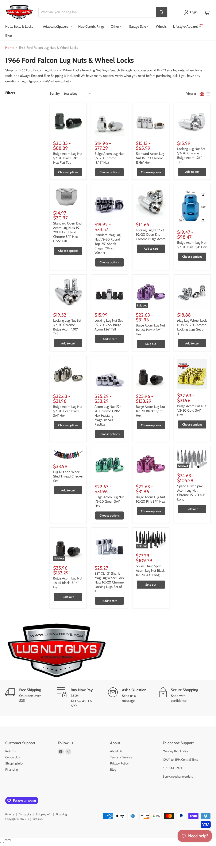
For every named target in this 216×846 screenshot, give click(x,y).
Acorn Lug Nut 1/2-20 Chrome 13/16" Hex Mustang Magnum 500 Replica (107, 415)
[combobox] (97, 12)
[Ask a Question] (133, 697)
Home (9, 48)
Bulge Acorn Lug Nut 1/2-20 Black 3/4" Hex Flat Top (67, 158)
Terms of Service (121, 757)
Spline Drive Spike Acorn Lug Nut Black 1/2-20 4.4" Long (150, 570)
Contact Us (12, 757)
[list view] (208, 94)
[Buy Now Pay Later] (82, 697)
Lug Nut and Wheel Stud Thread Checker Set (68, 476)
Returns (10, 751)
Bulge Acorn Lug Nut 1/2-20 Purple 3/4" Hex (150, 329)
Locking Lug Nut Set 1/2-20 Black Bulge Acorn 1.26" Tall (108, 324)
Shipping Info (14, 763)
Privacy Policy (119, 763)
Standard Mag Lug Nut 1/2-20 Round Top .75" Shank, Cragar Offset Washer (107, 244)
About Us (116, 751)
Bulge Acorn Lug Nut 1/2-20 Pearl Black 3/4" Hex (67, 411)
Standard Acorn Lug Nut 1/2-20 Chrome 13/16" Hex (150, 158)
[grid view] (202, 94)
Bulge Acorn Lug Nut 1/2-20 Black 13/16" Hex (150, 411)
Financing (11, 769)
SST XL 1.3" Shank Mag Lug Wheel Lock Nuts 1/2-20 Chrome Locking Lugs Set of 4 (109, 582)
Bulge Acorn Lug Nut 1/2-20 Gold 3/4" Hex (191, 410)
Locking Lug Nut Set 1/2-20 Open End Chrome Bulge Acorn (151, 234)
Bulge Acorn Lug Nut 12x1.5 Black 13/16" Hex (67, 582)
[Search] (161, 12)
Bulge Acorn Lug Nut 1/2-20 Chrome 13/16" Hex (109, 158)
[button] (191, 12)
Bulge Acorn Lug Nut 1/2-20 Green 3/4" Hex (109, 501)
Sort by (55, 93)
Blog (113, 769)
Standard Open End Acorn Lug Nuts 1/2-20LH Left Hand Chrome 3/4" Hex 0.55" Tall (67, 232)
